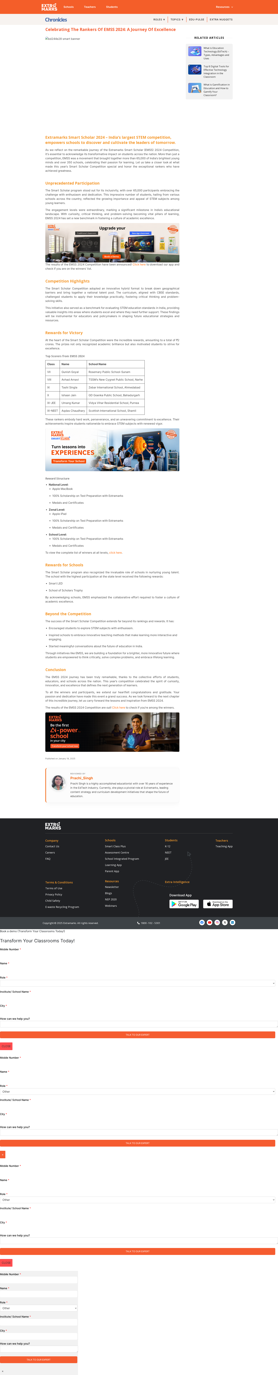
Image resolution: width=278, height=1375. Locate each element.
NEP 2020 (111, 899)
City (3, 1005)
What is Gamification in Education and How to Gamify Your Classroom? (217, 90)
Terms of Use (53, 888)
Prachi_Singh (81, 778)
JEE (167, 858)
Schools (69, 6)
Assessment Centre (117, 852)
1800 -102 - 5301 (150, 923)
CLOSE (6, 1046)
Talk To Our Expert (138, 1034)
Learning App (113, 865)
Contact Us (52, 846)
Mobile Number (10, 949)
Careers (50, 852)
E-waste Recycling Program (62, 907)
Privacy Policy (53, 894)
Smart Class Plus (115, 846)
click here (115, 552)
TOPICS (176, 19)
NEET (168, 852)
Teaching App (224, 846)
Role (4, 977)
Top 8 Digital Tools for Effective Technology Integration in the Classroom (216, 72)
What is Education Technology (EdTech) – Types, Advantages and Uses (216, 53)
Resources (222, 6)
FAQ (47, 858)
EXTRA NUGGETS (221, 19)
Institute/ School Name (15, 991)
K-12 (167, 846)
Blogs (108, 893)
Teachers (90, 6)
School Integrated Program (122, 858)
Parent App (112, 871)
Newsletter (112, 887)
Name (4, 963)
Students (112, 6)
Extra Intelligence (177, 882)
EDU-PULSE (196, 19)
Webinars (111, 905)
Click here (139, 264)
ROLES (157, 19)
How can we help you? (15, 1018)
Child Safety (52, 900)
